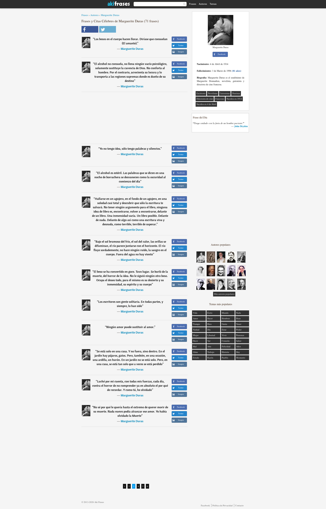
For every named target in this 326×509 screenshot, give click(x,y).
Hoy (238, 352)
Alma (195, 352)
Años (238, 346)
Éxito (209, 312)
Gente (224, 324)
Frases (192, 4)
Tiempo (196, 324)
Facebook (205, 505)
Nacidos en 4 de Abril (206, 104)
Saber (238, 340)
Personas (240, 335)
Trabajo (210, 352)
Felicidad (226, 346)
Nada (238, 312)
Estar (224, 329)
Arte (209, 346)
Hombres (226, 318)
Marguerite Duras (110, 15)
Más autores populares (224, 294)
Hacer (210, 318)
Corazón (226, 340)
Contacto (239, 505)
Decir (195, 340)
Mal (195, 346)
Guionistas (225, 93)
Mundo (225, 312)
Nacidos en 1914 (234, 99)
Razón (210, 357)
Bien (238, 318)
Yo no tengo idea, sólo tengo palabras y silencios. (130, 149)
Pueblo (225, 357)
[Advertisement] (134, 118)
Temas (213, 4)
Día (209, 329)
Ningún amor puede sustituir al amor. (130, 327)
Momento (240, 357)
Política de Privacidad (222, 505)
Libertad (211, 335)
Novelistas (213, 93)
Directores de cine (204, 99)
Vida (195, 312)
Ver (208, 340)
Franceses (219, 99)
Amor (195, 318)
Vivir (224, 335)
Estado (196, 357)
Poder (238, 329)
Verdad (196, 329)
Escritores (200, 93)
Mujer (195, 335)
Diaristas (236, 93)
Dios (209, 324)
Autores (203, 4)
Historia (225, 352)
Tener (238, 324)
